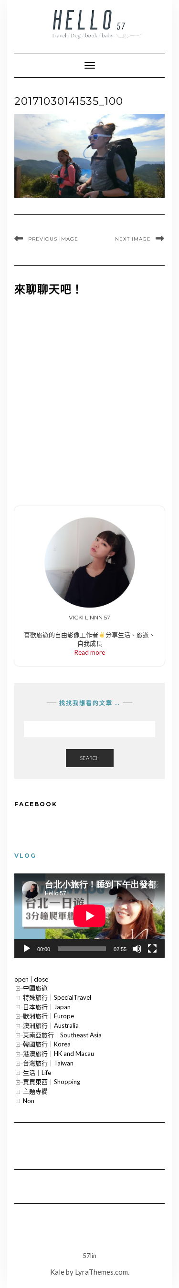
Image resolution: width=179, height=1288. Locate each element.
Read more (89, 652)
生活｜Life (37, 1072)
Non (28, 1101)
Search (90, 758)
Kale (57, 1272)
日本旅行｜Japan (47, 1007)
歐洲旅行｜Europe (48, 1016)
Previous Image (53, 239)
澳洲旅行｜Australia (51, 1025)
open (21, 979)
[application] (89, 915)
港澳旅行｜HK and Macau (58, 1053)
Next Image (133, 239)
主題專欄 (35, 1091)
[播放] (27, 948)
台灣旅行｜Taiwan (48, 1063)
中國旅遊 (35, 988)
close (41, 979)
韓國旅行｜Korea (47, 1044)
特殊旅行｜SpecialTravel (57, 997)
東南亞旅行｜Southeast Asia (62, 1035)
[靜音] (137, 948)
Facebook (35, 804)
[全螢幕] (152, 948)
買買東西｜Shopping (51, 1081)
